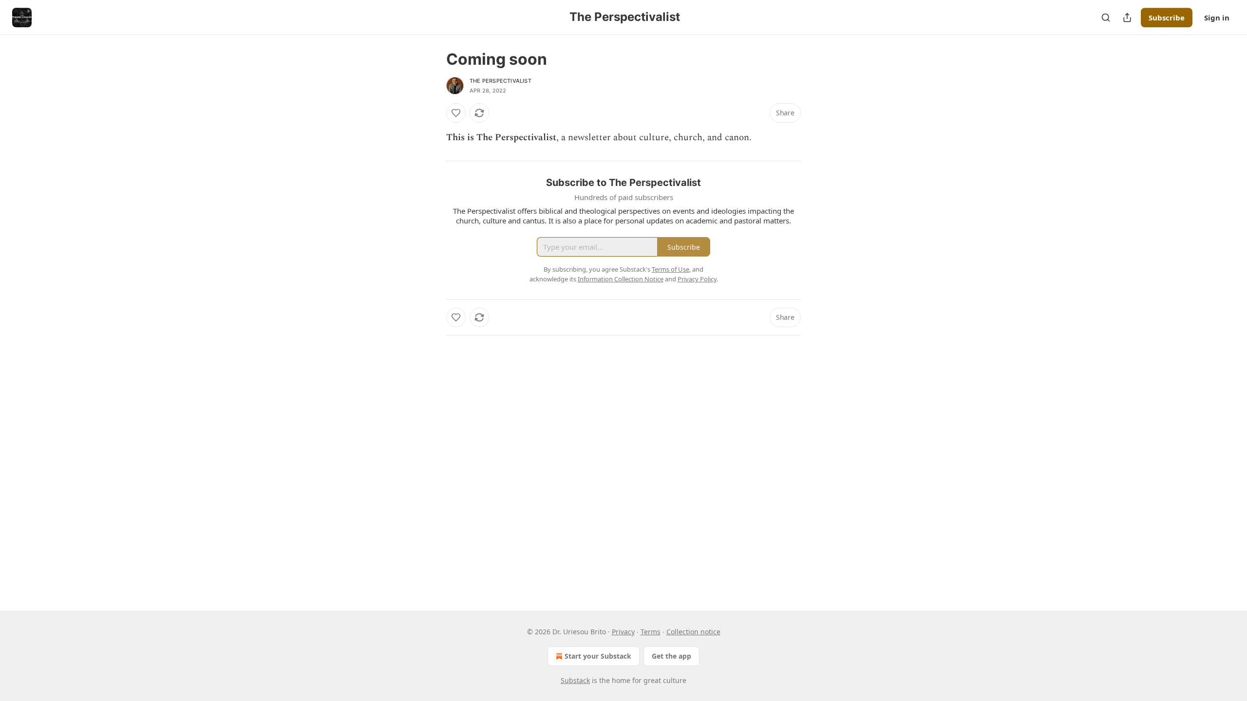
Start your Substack (598, 656)
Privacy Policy (697, 279)
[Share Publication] (1127, 17)
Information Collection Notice (620, 279)
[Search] (1105, 17)
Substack (575, 680)
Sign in (1216, 17)
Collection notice (693, 631)
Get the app (671, 656)
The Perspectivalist (500, 80)
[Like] (456, 113)
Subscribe (1167, 17)
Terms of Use (670, 269)
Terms (651, 631)
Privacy (623, 631)
